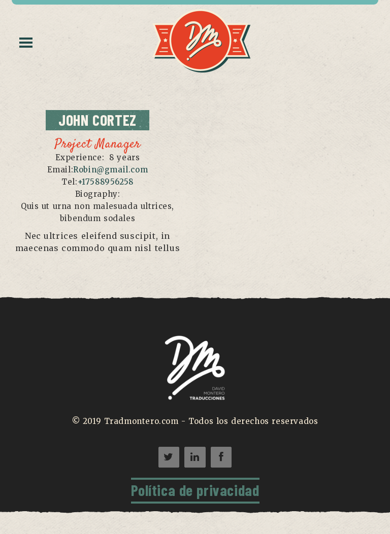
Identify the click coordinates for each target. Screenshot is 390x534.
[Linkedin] (194, 457)
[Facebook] (221, 457)
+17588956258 (106, 182)
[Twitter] (168, 457)
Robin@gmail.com (110, 169)
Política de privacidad (195, 490)
